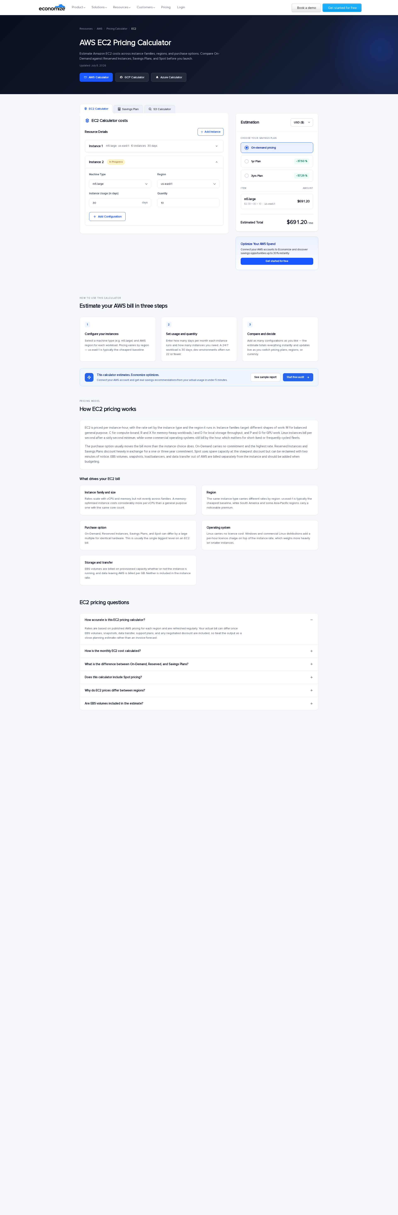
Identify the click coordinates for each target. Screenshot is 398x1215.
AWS (99, 28)
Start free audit (295, 377)
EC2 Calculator (98, 108)
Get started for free (277, 261)
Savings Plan (130, 109)
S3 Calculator (162, 109)
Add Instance (213, 131)
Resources (86, 28)
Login (181, 7)
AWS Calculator (99, 77)
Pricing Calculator (117, 28)
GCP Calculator (134, 77)
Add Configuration (110, 216)
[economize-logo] (52, 7)
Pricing (166, 7)
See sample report (265, 377)
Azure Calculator (171, 77)
